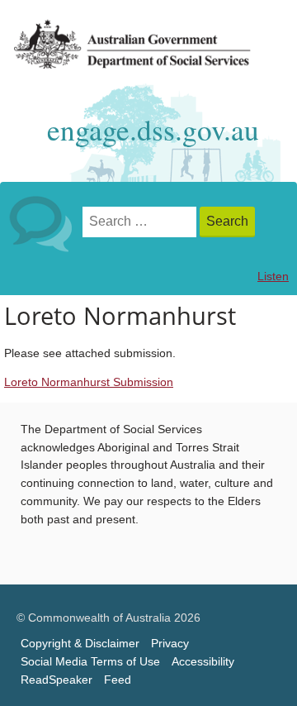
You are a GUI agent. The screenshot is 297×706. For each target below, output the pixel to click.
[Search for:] (141, 222)
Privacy (170, 643)
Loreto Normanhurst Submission (88, 382)
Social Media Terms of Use (90, 662)
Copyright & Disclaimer (80, 643)
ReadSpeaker (56, 680)
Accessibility (203, 662)
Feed (117, 680)
